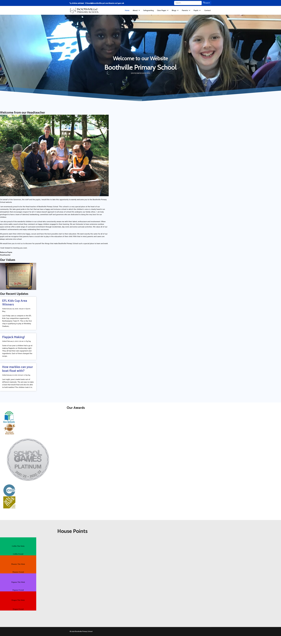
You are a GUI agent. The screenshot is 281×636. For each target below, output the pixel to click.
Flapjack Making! (13, 337)
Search (207, 2)
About (135, 10)
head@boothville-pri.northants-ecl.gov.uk (105, 3)
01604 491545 (78, 3)
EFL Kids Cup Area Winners (14, 302)
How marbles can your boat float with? (17, 369)
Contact (207, 10)
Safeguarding (148, 10)
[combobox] (188, 3)
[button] (3, 58)
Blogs (174, 10)
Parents (185, 10)
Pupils (196, 10)
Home (127, 10)
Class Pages (161, 10)
